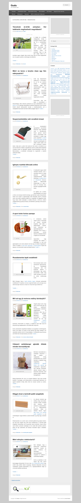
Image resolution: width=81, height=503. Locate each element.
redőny (64, 89)
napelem (68, 85)
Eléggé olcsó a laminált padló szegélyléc (28, 394)
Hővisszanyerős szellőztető (56, 72)
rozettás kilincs (26, 206)
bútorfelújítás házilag (61, 70)
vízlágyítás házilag (53, 93)
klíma (67, 74)
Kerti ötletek (49, 11)
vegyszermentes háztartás (59, 92)
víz (69, 92)
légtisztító (53, 83)
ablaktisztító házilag (54, 68)
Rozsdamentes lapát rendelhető (25, 257)
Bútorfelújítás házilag (32, 11)
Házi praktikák (42, 11)
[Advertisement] (60, 26)
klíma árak (66, 76)
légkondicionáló (65, 82)
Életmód (13, 14)
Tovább (15, 60)
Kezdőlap (14, 11)
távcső (24, 63)
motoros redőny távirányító (28, 337)
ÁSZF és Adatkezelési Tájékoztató (38, 14)
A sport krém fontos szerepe (24, 213)
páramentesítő (54, 88)
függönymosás (58, 71)
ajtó (58, 68)
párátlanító (53, 89)
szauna (68, 89)
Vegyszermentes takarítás (59, 11)
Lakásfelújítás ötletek (22, 11)
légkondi (53, 82)
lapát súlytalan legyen (30, 281)
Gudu (14, 5)
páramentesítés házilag (66, 86)
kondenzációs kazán (55, 77)
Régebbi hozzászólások (15, 480)
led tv (60, 80)
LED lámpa (55, 80)
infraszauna (59, 74)
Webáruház (18, 63)
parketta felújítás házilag (55, 86)
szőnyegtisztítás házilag (55, 90)
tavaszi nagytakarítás (66, 90)
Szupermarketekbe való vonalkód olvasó (28, 119)
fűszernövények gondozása (65, 71)
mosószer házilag (55, 85)
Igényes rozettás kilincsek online (25, 164)
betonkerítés (62, 68)
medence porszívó (60, 83)
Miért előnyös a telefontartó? (24, 439)
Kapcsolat (27, 14)
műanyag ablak (62, 85)
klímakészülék (55, 76)
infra (51, 74)
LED (66, 78)
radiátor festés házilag (59, 89)
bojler (55, 70)
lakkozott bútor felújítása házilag (59, 78)
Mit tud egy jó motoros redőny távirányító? (29, 298)
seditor (24, 31)
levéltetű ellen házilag (66, 80)
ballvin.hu (15, 105)
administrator (25, 75)
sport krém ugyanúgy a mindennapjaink (31, 245)
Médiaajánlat (20, 14)
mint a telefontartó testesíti (38, 463)
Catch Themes (67, 498)
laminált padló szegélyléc (27, 432)
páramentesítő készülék (64, 88)
